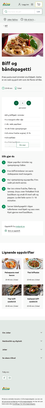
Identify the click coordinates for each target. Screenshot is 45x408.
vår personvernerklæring (10, 401)
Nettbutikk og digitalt (12, 341)
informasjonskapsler (26, 401)
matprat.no (20, 226)
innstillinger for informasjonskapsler (24, 404)
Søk (38, 11)
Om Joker (6, 332)
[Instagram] (10, 378)
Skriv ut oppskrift (14, 231)
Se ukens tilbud (9, 358)
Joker (4, 349)
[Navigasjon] (32, 4)
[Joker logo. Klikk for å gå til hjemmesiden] (6, 4)
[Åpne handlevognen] (38, 4)
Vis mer (22, 145)
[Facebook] (4, 378)
